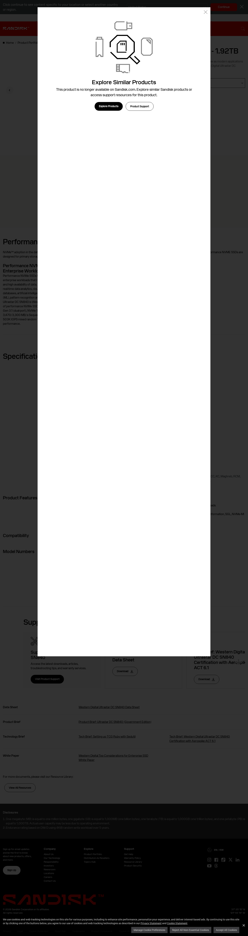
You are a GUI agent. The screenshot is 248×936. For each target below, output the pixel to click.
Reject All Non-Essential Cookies (190, 930)
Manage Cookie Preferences (149, 930)
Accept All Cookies (226, 930)
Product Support (139, 106)
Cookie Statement (177, 923)
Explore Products (108, 106)
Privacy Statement (151, 923)
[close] (205, 12)
